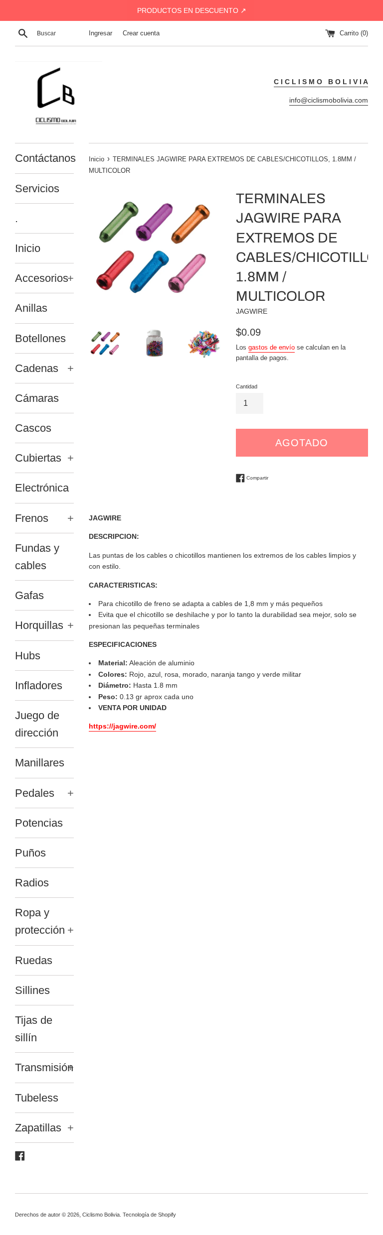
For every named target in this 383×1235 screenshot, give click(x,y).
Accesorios (44, 278)
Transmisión (44, 1067)
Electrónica (42, 488)
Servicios (37, 188)
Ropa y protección (44, 921)
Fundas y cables (37, 557)
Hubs (27, 655)
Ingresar (100, 33)
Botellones (40, 338)
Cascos (33, 428)
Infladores (38, 685)
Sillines (32, 990)
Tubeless (36, 1098)
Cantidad (246, 386)
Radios (32, 882)
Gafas (29, 595)
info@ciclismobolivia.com (328, 100)
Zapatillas (44, 1127)
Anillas (31, 308)
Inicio (27, 248)
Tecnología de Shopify (149, 1215)
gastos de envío (271, 347)
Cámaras (37, 398)
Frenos (44, 518)
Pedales (44, 793)
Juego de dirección (37, 724)
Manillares (39, 762)
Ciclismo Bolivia (101, 1215)
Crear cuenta (141, 33)
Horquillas (44, 625)
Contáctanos (44, 158)
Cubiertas (44, 458)
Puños (30, 853)
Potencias (39, 823)
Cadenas (44, 368)
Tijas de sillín (33, 1029)
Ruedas (33, 960)
